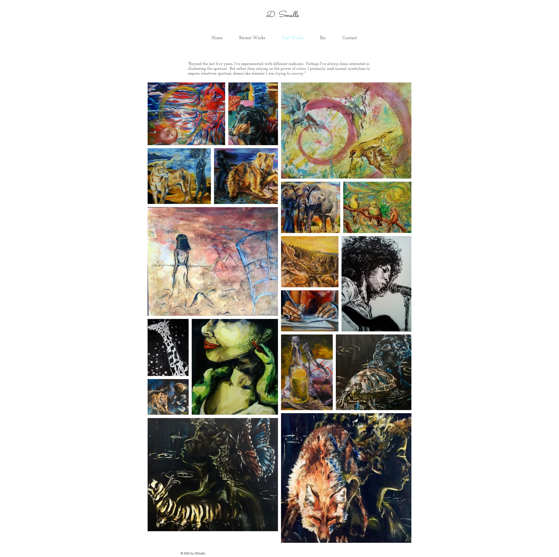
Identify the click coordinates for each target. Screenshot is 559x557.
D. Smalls (279, 15)
